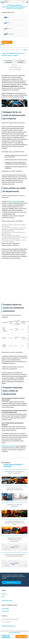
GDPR (3, 596)
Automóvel (6, 49)
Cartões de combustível (15, 49)
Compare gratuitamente (8, 446)
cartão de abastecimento (15, 201)
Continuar (6, 42)
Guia (22, 49)
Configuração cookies (7, 600)
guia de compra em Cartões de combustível (13, 465)
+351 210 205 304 (6, 622)
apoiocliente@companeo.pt (8, 626)
